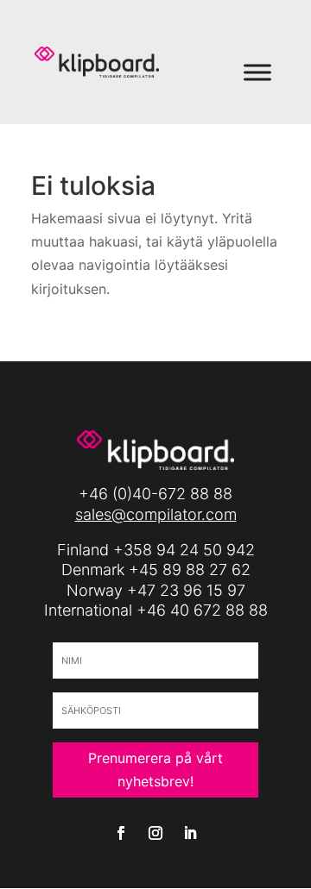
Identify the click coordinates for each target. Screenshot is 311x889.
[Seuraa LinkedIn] (190, 833)
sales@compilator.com (156, 514)
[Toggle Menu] (257, 72)
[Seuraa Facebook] (121, 833)
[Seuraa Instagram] (155, 833)
